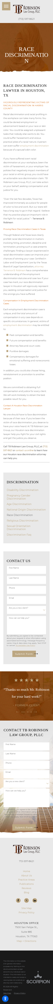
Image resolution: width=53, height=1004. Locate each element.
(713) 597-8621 (26, 19)
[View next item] (35, 711)
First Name (14, 568)
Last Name (14, 578)
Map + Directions (26, 941)
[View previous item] (17, 711)
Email (11, 598)
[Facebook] (18, 900)
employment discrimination (34, 145)
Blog (26, 892)
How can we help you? (19, 618)
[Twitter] (26, 900)
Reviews (26, 888)
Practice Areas (26, 879)
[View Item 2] (27, 712)
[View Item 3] (31, 712)
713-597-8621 (26, 861)
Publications (26, 884)
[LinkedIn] (34, 900)
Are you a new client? (18, 608)
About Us (26, 875)
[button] (5, 998)
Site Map (26, 908)
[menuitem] (26, 490)
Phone (12, 588)
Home (26, 871)
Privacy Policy (26, 912)
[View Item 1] (23, 712)
